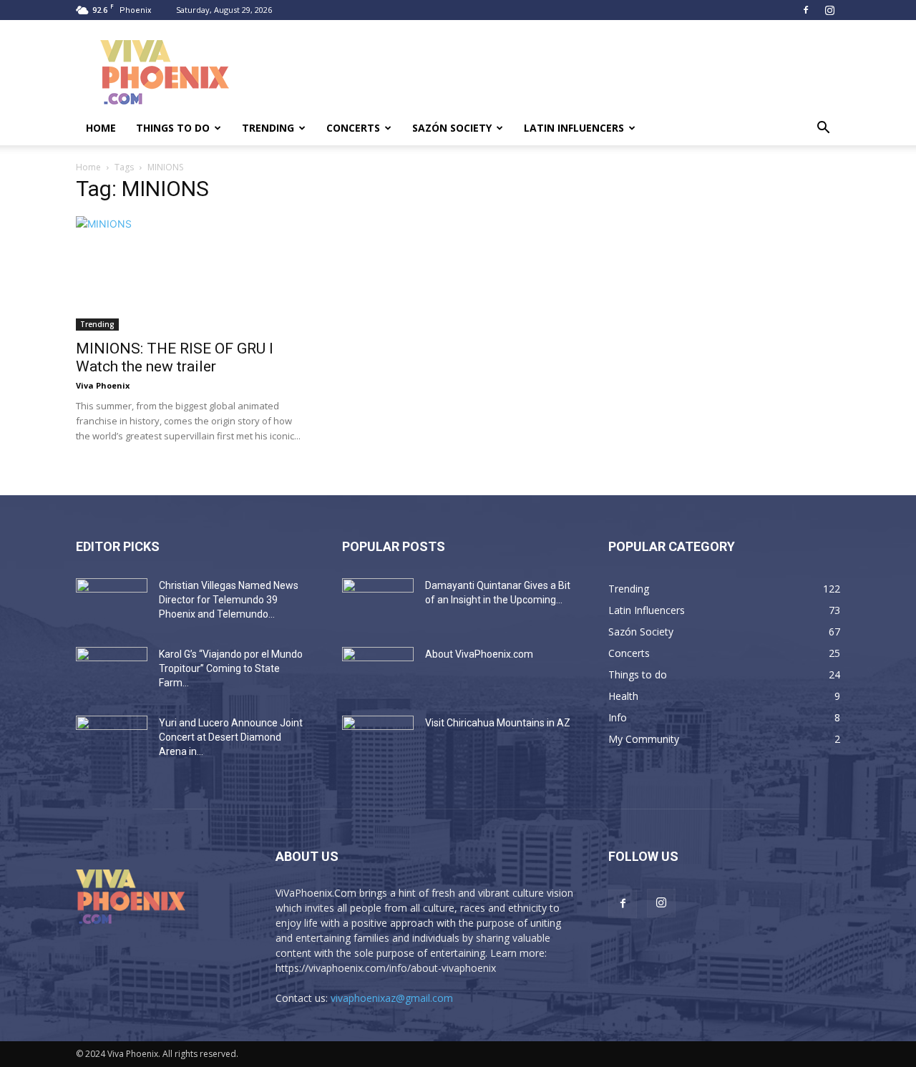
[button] (823, 129)
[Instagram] (829, 10)
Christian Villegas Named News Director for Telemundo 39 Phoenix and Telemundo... (228, 600)
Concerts (353, 128)
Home (101, 128)
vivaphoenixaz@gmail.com (392, 998)
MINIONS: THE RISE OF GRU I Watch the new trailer (174, 357)
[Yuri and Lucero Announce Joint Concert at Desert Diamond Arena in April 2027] (111, 741)
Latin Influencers (574, 128)
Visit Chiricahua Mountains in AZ (497, 723)
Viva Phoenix (103, 385)
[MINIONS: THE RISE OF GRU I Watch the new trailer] (192, 273)
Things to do (173, 128)
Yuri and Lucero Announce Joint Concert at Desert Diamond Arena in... (231, 737)
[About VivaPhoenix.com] (378, 672)
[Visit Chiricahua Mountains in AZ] (378, 741)
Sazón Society (452, 128)
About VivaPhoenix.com (479, 654)
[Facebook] (806, 10)
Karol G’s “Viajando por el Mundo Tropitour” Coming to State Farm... (231, 668)
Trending (268, 128)
